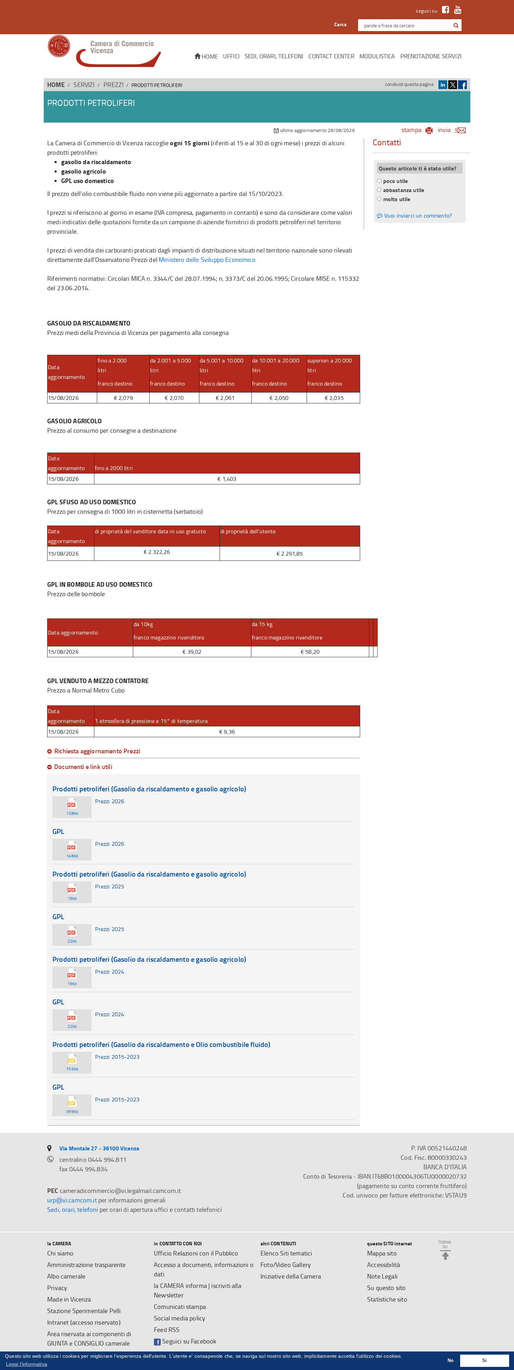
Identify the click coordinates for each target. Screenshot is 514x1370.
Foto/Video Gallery (285, 1264)
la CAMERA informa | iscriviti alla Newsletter (197, 1290)
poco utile (395, 180)
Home (209, 56)
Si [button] (484, 1360)
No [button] (451, 1360)
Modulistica (377, 56)
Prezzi (113, 84)
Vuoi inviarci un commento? (417, 215)
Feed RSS (166, 1329)
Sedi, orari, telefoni (274, 56)
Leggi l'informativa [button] (26, 1364)
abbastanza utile (403, 189)
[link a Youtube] (456, 10)
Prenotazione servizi (431, 56)
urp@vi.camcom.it (72, 1200)
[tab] (203, 751)
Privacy (57, 1287)
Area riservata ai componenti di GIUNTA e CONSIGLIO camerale (89, 1338)
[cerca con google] (455, 25)
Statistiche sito (387, 1299)
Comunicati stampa (180, 1306)
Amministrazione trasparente (86, 1264)
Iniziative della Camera (290, 1276)
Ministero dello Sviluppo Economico (207, 259)
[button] (456, 25)
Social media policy (179, 1318)
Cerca (340, 24)
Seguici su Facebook (188, 1341)
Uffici (231, 56)
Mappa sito (382, 1253)
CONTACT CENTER (331, 56)
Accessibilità (383, 1264)
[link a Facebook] (443, 10)
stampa (411, 129)
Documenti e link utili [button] (83, 766)
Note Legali (382, 1276)
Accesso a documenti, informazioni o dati (204, 1269)
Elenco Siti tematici (286, 1253)
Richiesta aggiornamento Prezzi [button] (97, 751)
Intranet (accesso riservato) (84, 1322)
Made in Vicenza (69, 1299)
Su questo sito (386, 1287)
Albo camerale (66, 1276)
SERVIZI (83, 84)
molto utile (397, 199)
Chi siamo (60, 1253)
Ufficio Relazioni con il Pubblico (196, 1253)
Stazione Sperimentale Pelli (84, 1310)
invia (444, 129)
